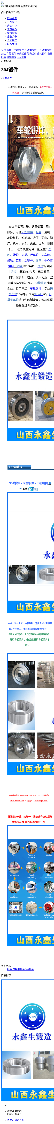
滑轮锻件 (11, 57)
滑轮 (16, 255)
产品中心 (12, 25)
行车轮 (34, 255)
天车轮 (45, 255)
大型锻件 (21, 57)
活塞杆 (28, 260)
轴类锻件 (32, 53)
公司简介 (12, 22)
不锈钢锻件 (18, 50)
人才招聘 (12, 40)
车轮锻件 (11, 53)
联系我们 (12, 44)
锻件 (9, 50)
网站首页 (12, 18)
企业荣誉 (12, 36)
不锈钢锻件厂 (32, 50)
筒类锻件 (21, 53)
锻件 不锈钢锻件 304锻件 (20, 969)
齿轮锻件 (42, 53)
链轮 (18, 260)
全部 (3, 50)
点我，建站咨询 (15, 1120)
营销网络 (12, 33)
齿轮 (10, 260)
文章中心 (12, 29)
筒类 (24, 255)
